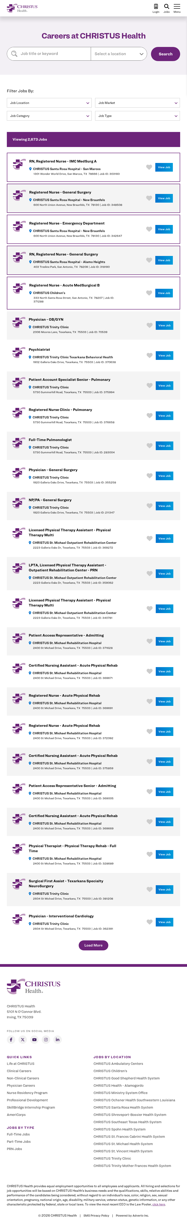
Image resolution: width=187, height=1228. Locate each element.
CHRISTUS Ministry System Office (121, 1093)
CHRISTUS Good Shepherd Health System (127, 1078)
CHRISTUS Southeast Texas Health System (127, 1122)
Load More (93, 945)
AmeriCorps (16, 1115)
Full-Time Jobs (18, 1134)
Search (166, 54)
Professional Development (27, 1100)
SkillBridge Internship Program (31, 1107)
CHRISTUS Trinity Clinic (112, 1158)
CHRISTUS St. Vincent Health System (123, 1151)
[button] (119, 53)
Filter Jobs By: (20, 90)
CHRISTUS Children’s (110, 1071)
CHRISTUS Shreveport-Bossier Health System (130, 1115)
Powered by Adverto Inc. (132, 1215)
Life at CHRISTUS (20, 1064)
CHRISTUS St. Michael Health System (123, 1144)
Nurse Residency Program (27, 1093)
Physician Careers (21, 1086)
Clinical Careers (19, 1071)
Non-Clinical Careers (23, 1078)
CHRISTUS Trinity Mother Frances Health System (132, 1166)
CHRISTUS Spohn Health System (119, 1129)
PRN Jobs (14, 1149)
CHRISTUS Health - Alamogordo (118, 1086)
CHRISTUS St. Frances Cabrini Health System (129, 1137)
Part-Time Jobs (19, 1142)
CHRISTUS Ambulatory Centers (118, 1064)
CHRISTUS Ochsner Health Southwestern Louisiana (134, 1100)
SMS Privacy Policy (96, 1215)
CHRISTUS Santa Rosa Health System (123, 1107)
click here (158, 1204)
